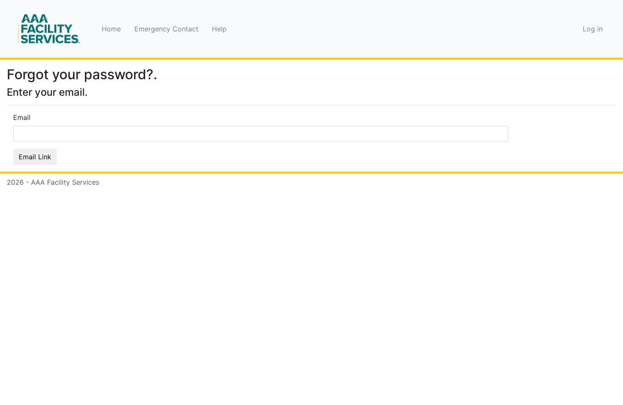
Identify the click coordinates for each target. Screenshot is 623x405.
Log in (593, 29)
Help (219, 29)
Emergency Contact (166, 29)
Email (22, 117)
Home (111, 29)
